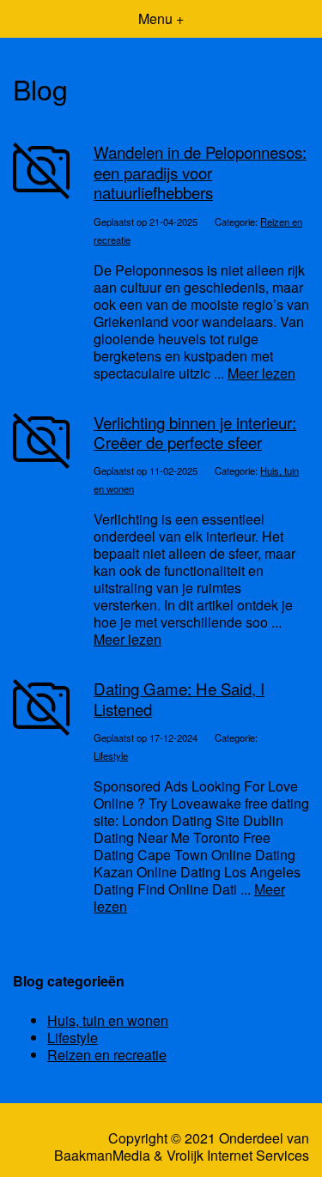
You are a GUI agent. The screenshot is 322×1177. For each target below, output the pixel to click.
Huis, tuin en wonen (107, 1020)
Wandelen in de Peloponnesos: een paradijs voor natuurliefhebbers (200, 172)
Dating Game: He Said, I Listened (179, 698)
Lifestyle (111, 755)
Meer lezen (261, 373)
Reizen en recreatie (107, 1055)
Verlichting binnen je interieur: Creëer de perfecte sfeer (195, 432)
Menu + (161, 18)
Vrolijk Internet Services (238, 1155)
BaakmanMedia (102, 1155)
